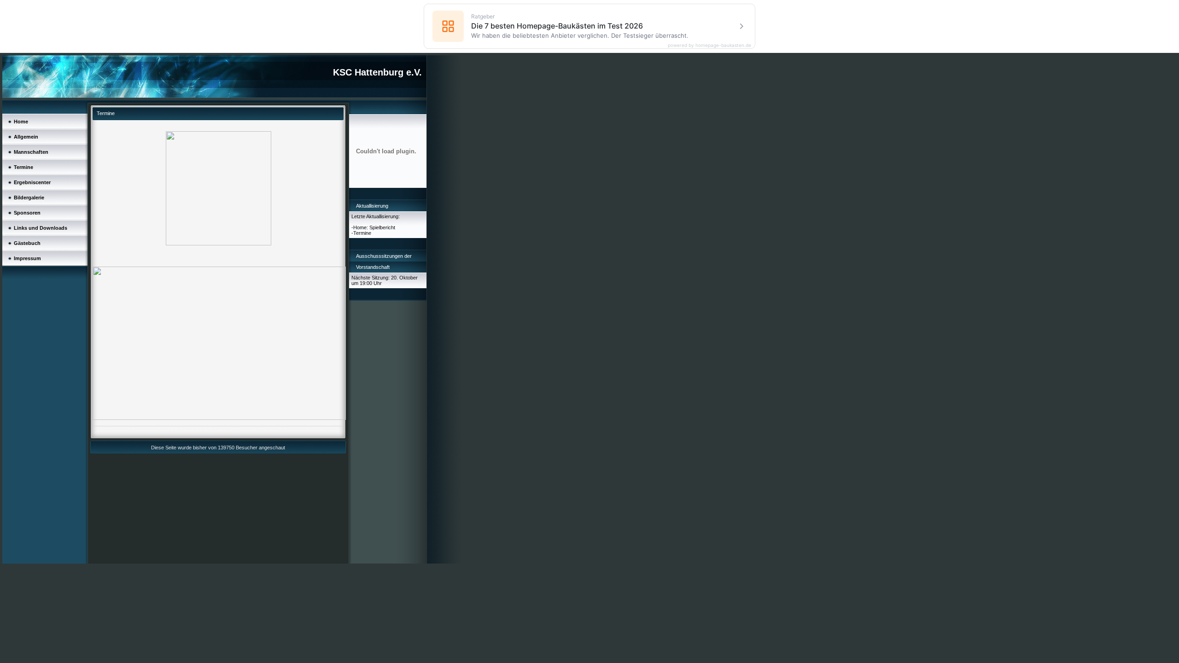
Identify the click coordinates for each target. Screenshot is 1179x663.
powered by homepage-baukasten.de (709, 45)
